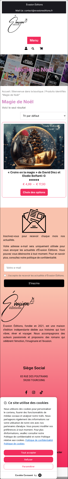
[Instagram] (33, 390)
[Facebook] (26, 390)
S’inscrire (34, 283)
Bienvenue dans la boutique (27, 91)
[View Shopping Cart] (41, 48)
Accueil (6, 91)
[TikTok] (41, 390)
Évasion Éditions (34, 4)
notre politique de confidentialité (38, 257)
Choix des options (34, 192)
